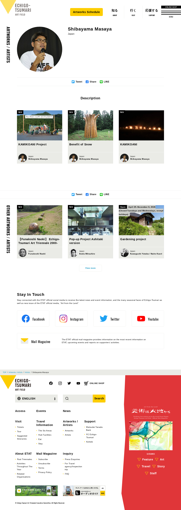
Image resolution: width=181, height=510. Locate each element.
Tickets (20, 427)
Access (20, 411)
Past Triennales (24, 459)
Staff (153, 473)
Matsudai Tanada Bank (94, 428)
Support (90, 421)
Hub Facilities (44, 435)
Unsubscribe (44, 463)
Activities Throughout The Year (24, 466)
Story (161, 466)
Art (162, 459)
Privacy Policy (45, 472)
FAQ (67, 474)
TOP (4, 372)
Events (41, 411)
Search (99, 398)
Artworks (69, 430)
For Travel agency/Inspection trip (73, 466)
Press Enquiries (72, 459)
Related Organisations (23, 475)
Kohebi (89, 442)
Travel (146, 466)
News (67, 411)
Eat (39, 439)
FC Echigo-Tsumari (91, 436)
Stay (40, 443)
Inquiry (68, 453)
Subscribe (43, 459)
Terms (41, 468)
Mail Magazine (46, 453)
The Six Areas (45, 430)
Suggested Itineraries (22, 437)
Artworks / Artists (8, 45)
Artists (27, 372)
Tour (19, 431)
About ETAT (23, 453)
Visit (18, 421)
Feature (147, 459)
